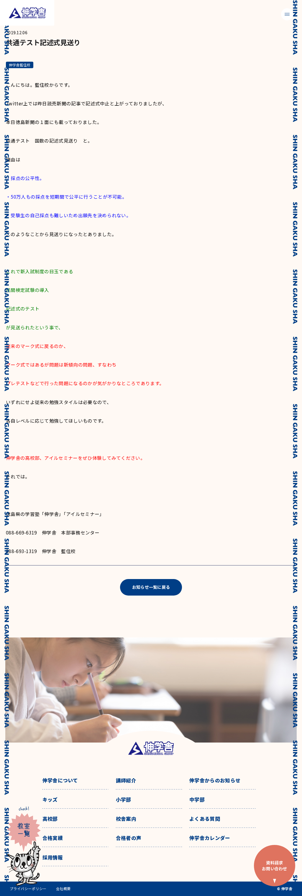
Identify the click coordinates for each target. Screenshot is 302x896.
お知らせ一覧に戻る (151, 587)
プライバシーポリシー (28, 888)
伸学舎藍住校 (19, 64)
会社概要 (63, 888)
